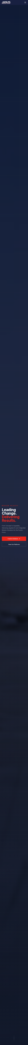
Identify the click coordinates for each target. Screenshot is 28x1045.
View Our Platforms (14, 544)
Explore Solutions (13, 539)
